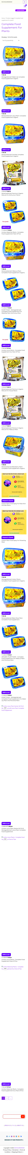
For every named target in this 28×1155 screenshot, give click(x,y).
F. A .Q (14, 1125)
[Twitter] (9, 1136)
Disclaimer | (16, 1150)
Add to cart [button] (6, 72)
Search (4, 1113)
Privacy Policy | (7, 1150)
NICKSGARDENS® (7, 2)
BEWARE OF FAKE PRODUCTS (14, 1140)
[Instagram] (11, 1136)
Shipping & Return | (17, 1152)
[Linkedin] (16, 1136)
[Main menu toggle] (24, 2)
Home (3, 18)
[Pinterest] (14, 1136)
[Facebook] (7, 1136)
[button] (20, 10)
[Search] (23, 1116)
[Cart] (21, 1136)
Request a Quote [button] (8, 500)
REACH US (8, 1125)
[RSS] (18, 1136)
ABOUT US (20, 1125)
